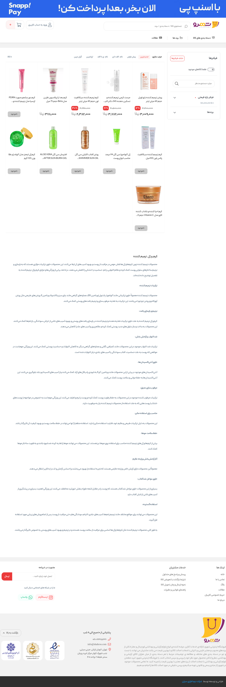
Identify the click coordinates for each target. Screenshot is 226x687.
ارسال (6, 576)
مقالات (155, 38)
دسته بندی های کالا (202, 38)
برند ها (176, 38)
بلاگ (223, 585)
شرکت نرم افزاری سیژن (192, 681)
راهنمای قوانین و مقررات (175, 590)
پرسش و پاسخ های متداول (174, 574)
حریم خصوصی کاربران (215, 595)
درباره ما (221, 600)
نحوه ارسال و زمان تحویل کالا (173, 585)
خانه (223, 574)
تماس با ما (220, 580)
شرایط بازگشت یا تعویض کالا (173, 580)
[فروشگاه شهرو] (206, 24)
